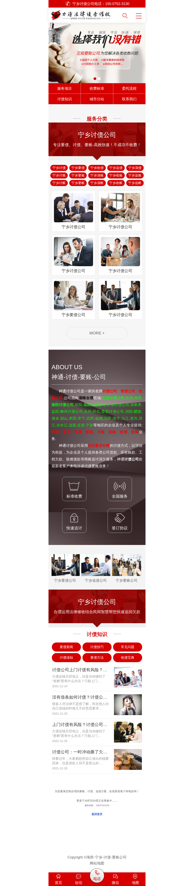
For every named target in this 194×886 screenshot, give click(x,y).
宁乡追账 (135, 175)
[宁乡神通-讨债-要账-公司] (82, 14)
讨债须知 (66, 657)
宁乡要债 (78, 168)
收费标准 (97, 88)
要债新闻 (66, 647)
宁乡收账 (116, 175)
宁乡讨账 (59, 175)
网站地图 (97, 863)
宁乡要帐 (78, 183)
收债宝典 (127, 657)
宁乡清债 (135, 168)
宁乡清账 (97, 175)
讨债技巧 (97, 647)
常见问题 (127, 647)
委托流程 (129, 88)
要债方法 (97, 657)
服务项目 (64, 88)
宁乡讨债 (59, 168)
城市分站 (97, 99)
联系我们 (129, 99)
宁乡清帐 (97, 183)
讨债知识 (64, 99)
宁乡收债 (97, 168)
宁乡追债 (116, 168)
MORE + (97, 333)
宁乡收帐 (116, 183)
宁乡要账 (78, 175)
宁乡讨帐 (59, 183)
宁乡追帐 (135, 183)
